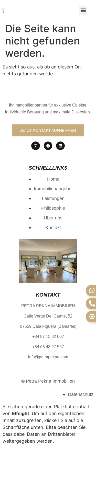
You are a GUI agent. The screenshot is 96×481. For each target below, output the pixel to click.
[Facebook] (48, 146)
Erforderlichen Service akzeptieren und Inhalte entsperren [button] (45, 462)
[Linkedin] (60, 146)
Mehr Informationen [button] (24, 472)
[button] (83, 10)
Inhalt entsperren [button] (21, 451)
